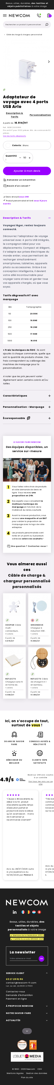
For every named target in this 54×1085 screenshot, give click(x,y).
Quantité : (11, 157)
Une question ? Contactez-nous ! (29, 546)
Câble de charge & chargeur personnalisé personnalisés (26, 581)
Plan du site (27, 1077)
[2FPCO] (33, 1045)
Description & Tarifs (14, 115)
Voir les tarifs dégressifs (14, 136)
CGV (40, 1069)
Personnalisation (40, 114)
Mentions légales (15, 1073)
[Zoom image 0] (27, 62)
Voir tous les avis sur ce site (40, 782)
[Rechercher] (47, 24)
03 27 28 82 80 (14, 979)
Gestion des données (36, 1073)
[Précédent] (5, 62)
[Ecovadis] (22, 1045)
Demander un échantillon (21, 180)
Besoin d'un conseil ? (18, 186)
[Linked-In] (14, 912)
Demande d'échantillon (19, 995)
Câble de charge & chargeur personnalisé (24, 35)
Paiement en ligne (16, 998)
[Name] (27, 1031)
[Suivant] (49, 62)
